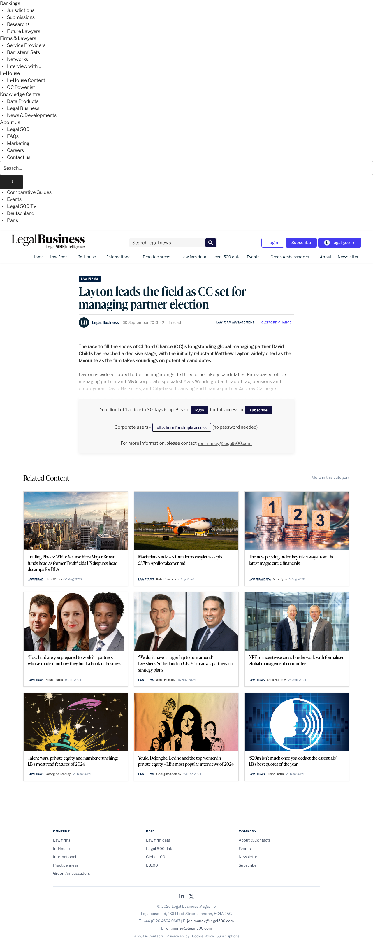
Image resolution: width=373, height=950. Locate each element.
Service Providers (26, 45)
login (199, 410)
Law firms (58, 257)
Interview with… (24, 66)
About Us (10, 122)
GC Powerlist (21, 87)
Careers (15, 150)
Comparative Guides (29, 192)
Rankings (10, 3)
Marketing (18, 143)
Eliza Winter (54, 579)
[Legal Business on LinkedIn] (181, 897)
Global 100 (155, 856)
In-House (10, 73)
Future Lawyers (23, 31)
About (326, 257)
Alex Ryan (280, 579)
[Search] (11, 182)
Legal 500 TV (21, 206)
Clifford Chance (276, 322)
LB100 (152, 865)
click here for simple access (182, 427)
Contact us (18, 157)
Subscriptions (228, 936)
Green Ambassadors (289, 257)
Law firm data (193, 257)
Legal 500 (18, 129)
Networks (17, 59)
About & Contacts (255, 840)
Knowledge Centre (20, 94)
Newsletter (348, 257)
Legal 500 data (226, 257)
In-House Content (26, 80)
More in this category (331, 477)
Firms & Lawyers (18, 38)
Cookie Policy (203, 936)
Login (273, 242)
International (119, 257)
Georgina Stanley (58, 774)
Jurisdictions (20, 10)
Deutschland (20, 213)
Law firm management (235, 322)
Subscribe (301, 242)
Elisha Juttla (54, 680)
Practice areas (156, 257)
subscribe (259, 410)
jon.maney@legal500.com (225, 443)
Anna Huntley (165, 680)
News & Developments (32, 115)
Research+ (18, 24)
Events (14, 199)
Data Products (22, 101)
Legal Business (23, 108)
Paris (12, 220)
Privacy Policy (177, 936)
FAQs (13, 136)
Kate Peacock (166, 579)
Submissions (21, 17)
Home (38, 257)
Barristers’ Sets (23, 52)
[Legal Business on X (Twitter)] (191, 897)
